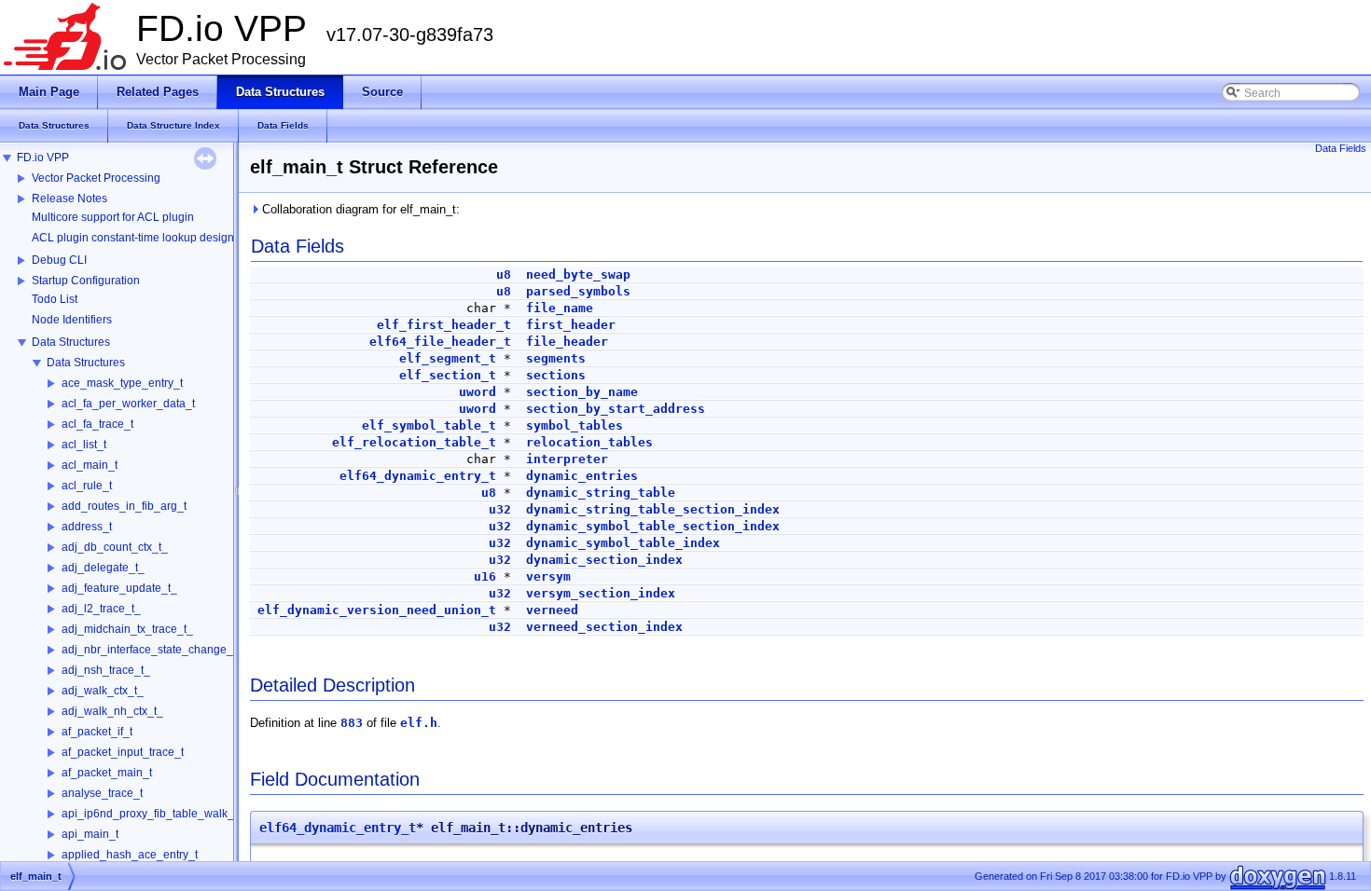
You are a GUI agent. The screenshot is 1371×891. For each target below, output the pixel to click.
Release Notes (69, 198)
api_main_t (90, 834)
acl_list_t (84, 444)
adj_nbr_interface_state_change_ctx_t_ (162, 649)
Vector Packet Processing (96, 178)
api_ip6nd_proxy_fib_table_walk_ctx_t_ (163, 813)
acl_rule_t (87, 485)
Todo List (54, 299)
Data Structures (71, 342)
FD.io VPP (43, 157)
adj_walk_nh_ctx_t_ (112, 711)
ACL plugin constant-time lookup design (133, 237)
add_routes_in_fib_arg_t (124, 506)
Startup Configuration (86, 280)
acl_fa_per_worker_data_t (128, 403)
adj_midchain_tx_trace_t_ (127, 629)
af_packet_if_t (97, 731)
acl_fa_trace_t (97, 424)
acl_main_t (90, 465)
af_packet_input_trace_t (123, 752)
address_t (87, 526)
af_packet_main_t (107, 772)
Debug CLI (59, 260)
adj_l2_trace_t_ (101, 608)
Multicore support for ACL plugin (113, 217)
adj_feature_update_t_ (119, 588)
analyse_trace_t (102, 793)
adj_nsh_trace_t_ (106, 670)
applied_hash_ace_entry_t (130, 854)
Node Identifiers (72, 319)
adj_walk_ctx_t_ (103, 690)
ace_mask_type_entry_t (122, 383)
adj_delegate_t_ (103, 567)
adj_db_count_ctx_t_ (115, 547)
